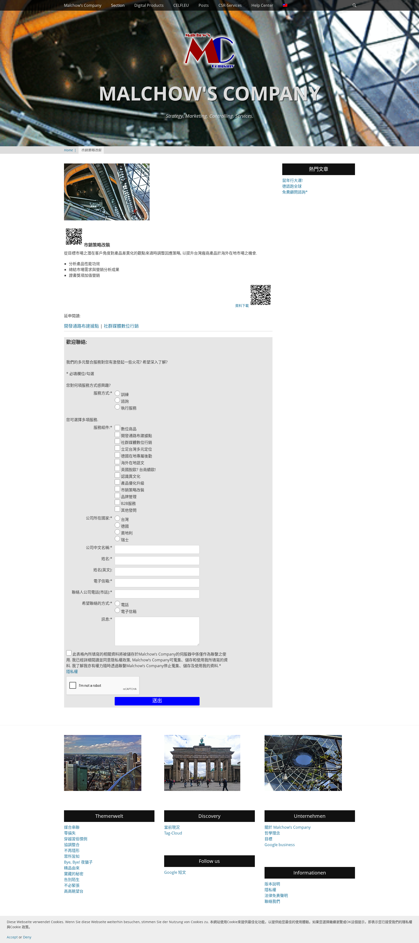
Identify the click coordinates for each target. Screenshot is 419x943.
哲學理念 (272, 833)
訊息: (106, 619)
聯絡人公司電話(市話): (92, 592)
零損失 (70, 833)
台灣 (125, 519)
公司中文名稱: (99, 547)
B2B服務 (128, 503)
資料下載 (242, 305)
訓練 (125, 394)
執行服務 (129, 408)
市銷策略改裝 (132, 490)
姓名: (106, 558)
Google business (280, 844)
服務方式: (103, 393)
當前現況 (172, 827)
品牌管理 (129, 496)
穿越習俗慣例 (75, 839)
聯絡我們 (272, 901)
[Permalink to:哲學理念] (109, 763)
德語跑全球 (292, 186)
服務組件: (103, 427)
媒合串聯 (72, 827)
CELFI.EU (181, 5)
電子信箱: (103, 581)
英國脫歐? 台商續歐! (138, 469)
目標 (268, 839)
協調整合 (72, 844)
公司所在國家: (99, 518)
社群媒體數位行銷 (121, 326)
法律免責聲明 (276, 895)
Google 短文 (175, 872)
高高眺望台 (73, 891)
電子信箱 (129, 611)
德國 (125, 526)
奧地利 (127, 533)
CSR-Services (230, 5)
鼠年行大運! (292, 180)
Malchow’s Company (82, 5)
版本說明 (272, 884)
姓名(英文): (102, 569)
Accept (12, 937)
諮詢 (125, 401)
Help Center (262, 5)
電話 (125, 604)
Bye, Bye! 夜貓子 (78, 862)
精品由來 (72, 868)
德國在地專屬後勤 (136, 456)
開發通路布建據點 (81, 326)
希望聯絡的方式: (97, 603)
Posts (204, 5)
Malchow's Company (209, 93)
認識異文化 (130, 476)
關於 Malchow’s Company (288, 827)
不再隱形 (72, 850)
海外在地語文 (132, 462)
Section (118, 5)
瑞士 (125, 539)
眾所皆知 (72, 856)
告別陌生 (72, 879)
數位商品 (129, 429)
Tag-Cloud (173, 833)
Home (70, 150)
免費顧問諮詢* (295, 192)
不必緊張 (72, 885)
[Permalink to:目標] (209, 763)
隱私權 (72, 671)
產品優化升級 (132, 483)
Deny (27, 937)
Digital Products (149, 5)
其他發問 (129, 510)
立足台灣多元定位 (136, 449)
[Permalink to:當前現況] (310, 763)
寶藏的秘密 (73, 873)
